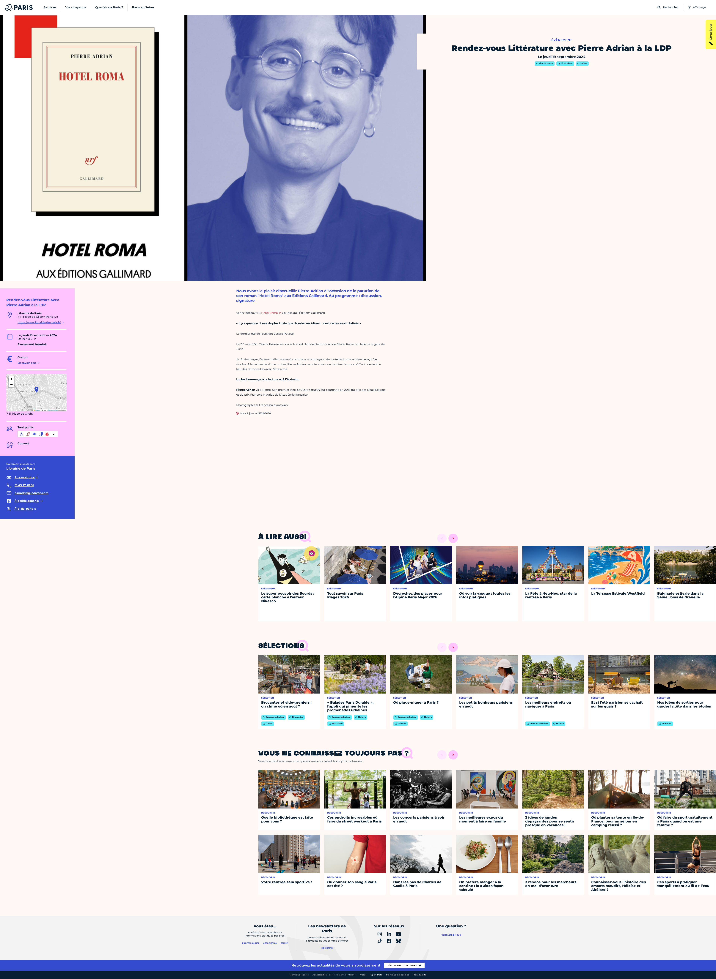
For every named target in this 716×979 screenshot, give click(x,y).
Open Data (376, 975)
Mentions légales (299, 975)
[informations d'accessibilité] (38, 434)
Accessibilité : (334, 975)
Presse (363, 975)
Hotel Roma (269, 313)
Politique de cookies (397, 975)
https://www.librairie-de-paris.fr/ (39, 322)
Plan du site (419, 975)
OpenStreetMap (53, 410)
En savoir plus (27, 362)
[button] (36, 390)
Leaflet (37, 410)
